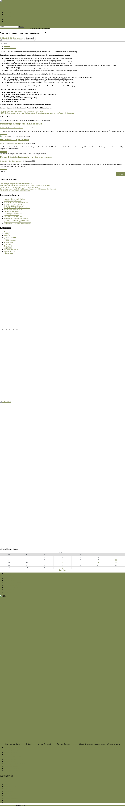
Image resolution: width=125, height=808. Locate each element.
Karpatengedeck (9, 575)
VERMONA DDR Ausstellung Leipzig (16, 573)
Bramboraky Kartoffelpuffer (12, 747)
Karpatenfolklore (9, 754)
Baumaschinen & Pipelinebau (13, 765)
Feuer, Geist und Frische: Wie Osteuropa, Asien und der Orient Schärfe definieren (25, 185)
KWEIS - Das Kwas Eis (11, 585)
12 (116, 560)
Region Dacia (8, 16)
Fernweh (6, 239)
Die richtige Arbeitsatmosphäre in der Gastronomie (26, 157)
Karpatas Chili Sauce (10, 752)
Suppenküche (8, 248)
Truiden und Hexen (23, 28)
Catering (6, 234)
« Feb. (60, 570)
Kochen (22, 744)
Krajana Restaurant (10, 589)
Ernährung (34, 744)
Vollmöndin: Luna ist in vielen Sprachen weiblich (15, 191)
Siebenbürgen (8, 21)
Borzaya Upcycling (10, 761)
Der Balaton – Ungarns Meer (14, 139)
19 (116, 562)
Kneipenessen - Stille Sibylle (13, 213)
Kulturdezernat (8, 242)
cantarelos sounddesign (11, 770)
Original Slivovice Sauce (11, 577)
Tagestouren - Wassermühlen (13, 204)
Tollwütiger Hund (9, 758)
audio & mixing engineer (11, 768)
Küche (6, 19)
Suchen (2, 171)
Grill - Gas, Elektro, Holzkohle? (14, 206)
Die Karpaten (8, 12)
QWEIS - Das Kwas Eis (11, 215)
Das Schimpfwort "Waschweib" (14, 749)
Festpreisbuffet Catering (11, 584)
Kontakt (6, 23)
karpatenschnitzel (5, 4)
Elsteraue (14, 28)
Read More (3, 134)
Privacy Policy (8, 593)
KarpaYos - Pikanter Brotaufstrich (14, 751)
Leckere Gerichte (9, 244)
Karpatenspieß (8, 578)
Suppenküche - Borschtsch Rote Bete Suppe (17, 223)
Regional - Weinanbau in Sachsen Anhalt (16, 220)
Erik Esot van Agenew (17, 38)
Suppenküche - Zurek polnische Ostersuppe (17, 222)
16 (62, 562)
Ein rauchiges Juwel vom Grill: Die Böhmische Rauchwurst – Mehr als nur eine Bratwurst (28, 189)
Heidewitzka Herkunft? (11, 766)
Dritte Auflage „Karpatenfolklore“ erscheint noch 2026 (17, 184)
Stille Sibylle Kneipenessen (12, 582)
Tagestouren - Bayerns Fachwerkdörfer (16, 202)
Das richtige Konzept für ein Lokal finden (21, 123)
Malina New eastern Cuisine (12, 756)
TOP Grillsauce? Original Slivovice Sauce (17, 208)
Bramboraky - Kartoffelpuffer (13, 209)
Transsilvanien (9, 18)
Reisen (54, 744)
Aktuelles (7, 232)
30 (62, 568)
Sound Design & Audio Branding (14, 763)
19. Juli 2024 (4, 161)
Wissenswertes (8, 253)
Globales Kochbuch (10, 241)
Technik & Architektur (11, 249)
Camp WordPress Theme (7, 805)
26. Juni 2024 (4, 143)
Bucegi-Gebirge (9, 14)
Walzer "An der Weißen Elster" (13, 587)
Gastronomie (75, 744)
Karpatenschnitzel (10, 11)
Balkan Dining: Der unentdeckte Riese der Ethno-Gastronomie (19, 187)
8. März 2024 (4, 128)
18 (98, 562)
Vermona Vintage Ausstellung (13, 201)
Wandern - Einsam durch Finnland (14, 199)
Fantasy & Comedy (10, 237)
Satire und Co (8, 246)
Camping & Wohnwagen (11, 211)
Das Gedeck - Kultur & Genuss (13, 216)
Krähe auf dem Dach (10, 759)
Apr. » (65, 570)
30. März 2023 (4, 38)
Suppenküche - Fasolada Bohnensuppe (16, 218)
